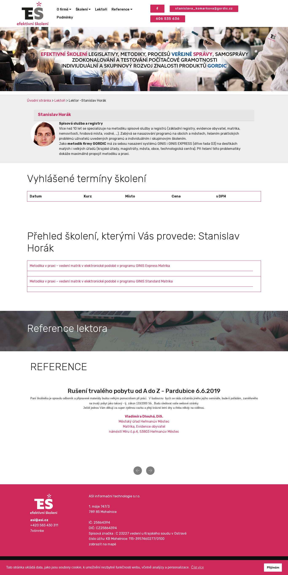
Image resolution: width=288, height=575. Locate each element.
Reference (120, 9)
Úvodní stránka (39, 100)
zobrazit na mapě (102, 544)
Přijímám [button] (273, 567)
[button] (137, 470)
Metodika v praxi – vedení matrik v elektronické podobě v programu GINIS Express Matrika (100, 266)
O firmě (62, 9)
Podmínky (65, 17)
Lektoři (101, 9)
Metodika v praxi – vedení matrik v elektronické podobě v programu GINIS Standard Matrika (101, 281)
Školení (82, 9)
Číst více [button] (197, 567)
